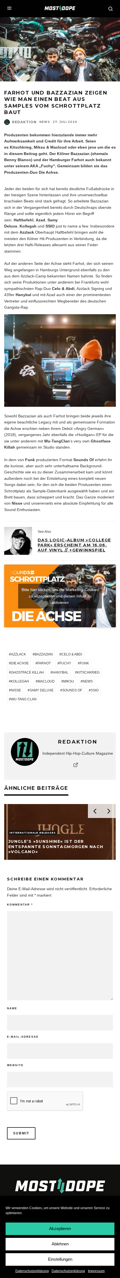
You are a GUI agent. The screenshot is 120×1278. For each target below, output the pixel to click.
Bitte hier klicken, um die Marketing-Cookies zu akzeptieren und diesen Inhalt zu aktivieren (60, 595)
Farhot (44, 663)
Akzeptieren (60, 1228)
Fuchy (65, 663)
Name (12, 1008)
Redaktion (24, 122)
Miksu (68, 681)
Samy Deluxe (42, 690)
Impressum (96, 1271)
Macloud (46, 681)
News (44, 122)
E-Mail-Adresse (23, 1036)
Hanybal (60, 672)
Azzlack (18, 654)
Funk (84, 663)
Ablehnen (60, 1243)
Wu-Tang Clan (24, 699)
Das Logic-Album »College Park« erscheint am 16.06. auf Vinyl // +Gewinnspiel (74, 545)
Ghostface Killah (27, 672)
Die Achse (20, 663)
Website (15, 1065)
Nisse (16, 690)
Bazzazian (44, 654)
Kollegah (20, 681)
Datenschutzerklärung (32, 1271)
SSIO (95, 690)
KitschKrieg (88, 672)
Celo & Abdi (71, 654)
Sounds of (72, 690)
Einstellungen (60, 1259)
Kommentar (20, 904)
